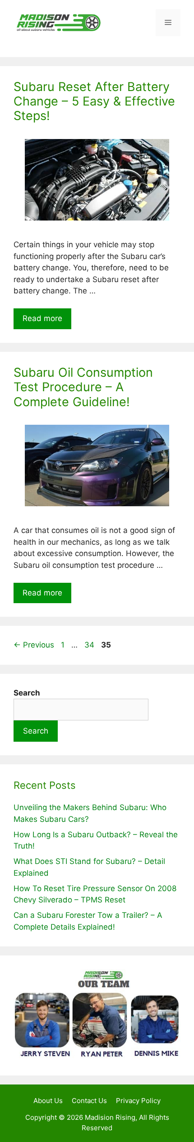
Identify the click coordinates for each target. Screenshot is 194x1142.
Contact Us (89, 1100)
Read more (42, 318)
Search (35, 730)
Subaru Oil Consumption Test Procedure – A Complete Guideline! (83, 387)
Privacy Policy (138, 1100)
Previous (34, 644)
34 (90, 644)
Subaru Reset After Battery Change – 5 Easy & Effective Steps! (94, 101)
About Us (48, 1100)
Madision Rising (110, 1117)
